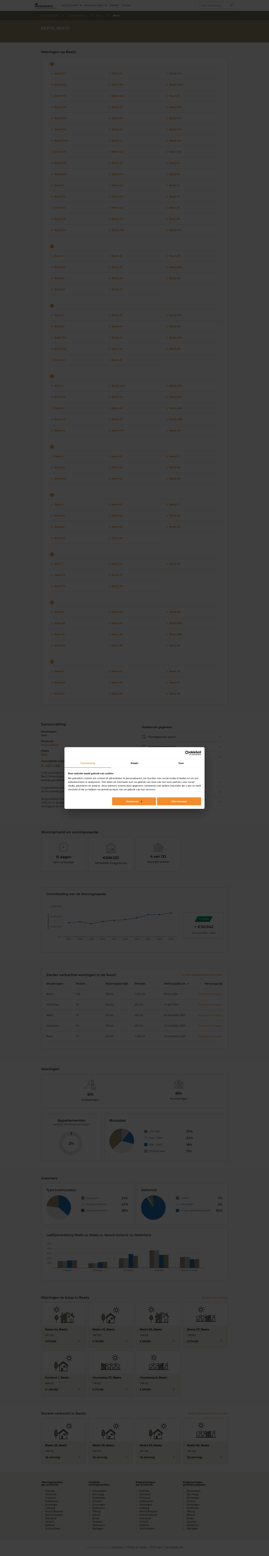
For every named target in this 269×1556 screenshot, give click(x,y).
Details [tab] (134, 763)
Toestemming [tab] (87, 763)
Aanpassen (132, 801)
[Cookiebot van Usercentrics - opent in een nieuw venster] (187, 753)
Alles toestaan (179, 801)
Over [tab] (181, 763)
